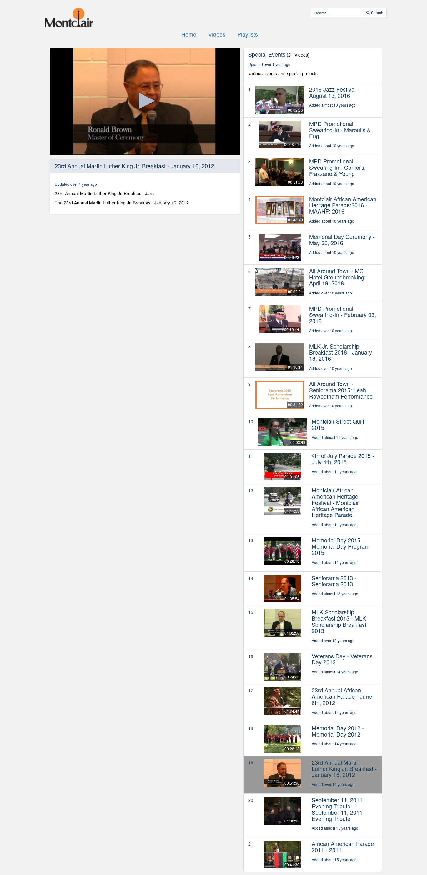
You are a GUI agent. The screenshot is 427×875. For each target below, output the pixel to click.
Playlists (247, 34)
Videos (216, 34)
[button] (145, 101)
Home (188, 34)
